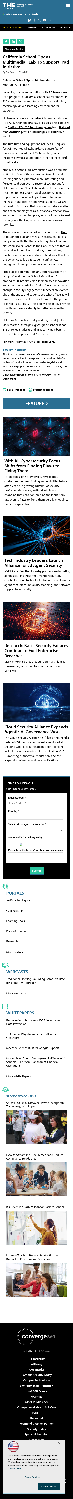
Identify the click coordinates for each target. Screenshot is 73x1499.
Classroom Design (14, 49)
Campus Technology (36, 1380)
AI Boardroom (36, 1359)
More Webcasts (16, 993)
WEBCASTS (17, 971)
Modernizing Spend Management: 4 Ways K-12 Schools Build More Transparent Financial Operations (35, 1061)
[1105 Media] (36, 1350)
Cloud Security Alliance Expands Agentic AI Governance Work (36, 729)
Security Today (36, 1429)
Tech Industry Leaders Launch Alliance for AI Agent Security (33, 562)
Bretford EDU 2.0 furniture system (30, 127)
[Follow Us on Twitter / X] (39, 20)
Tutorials (32, 27)
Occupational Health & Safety (36, 1407)
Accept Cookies (48, 1486)
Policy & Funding (17, 931)
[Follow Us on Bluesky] (29, 20)
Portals (15, 893)
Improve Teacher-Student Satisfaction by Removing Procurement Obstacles (32, 1257)
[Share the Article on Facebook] (6, 42)
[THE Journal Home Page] (18, 5)
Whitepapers (20, 1013)
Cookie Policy (15, 1468)
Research (65, 27)
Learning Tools (15, 921)
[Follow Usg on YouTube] (44, 20)
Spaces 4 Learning (36, 1434)
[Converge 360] (36, 1336)
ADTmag (36, 1364)
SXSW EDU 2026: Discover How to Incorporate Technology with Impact (35, 1104)
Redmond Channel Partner (36, 1423)
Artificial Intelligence (19, 900)
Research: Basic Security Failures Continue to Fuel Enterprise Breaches (36, 650)
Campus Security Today (36, 1375)
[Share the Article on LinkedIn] (13, 42)
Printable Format (43, 389)
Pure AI (36, 1413)
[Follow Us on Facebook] (34, 20)
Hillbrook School (14, 118)
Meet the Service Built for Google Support (32, 1048)
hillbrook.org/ (46, 342)
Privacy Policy (35, 837)
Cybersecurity (14, 911)
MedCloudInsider (36, 1402)
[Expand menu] (68, 6)
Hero (64, 232)
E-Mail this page (16, 389)
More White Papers (18, 1076)
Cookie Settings (32, 1477)
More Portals (14, 952)
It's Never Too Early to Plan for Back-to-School (35, 1207)
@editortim (9, 378)
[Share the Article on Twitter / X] (21, 42)
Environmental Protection (36, 1386)
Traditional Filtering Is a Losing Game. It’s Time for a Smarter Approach (35, 981)
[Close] (59, 1443)
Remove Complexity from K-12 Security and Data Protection (33, 1022)
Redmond (36, 1418)
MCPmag (36, 1396)
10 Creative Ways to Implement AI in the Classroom (31, 1036)
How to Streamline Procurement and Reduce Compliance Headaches (34, 1156)
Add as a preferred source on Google (22, 14)
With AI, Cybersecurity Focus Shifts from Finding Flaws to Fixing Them (32, 466)
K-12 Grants (49, 27)
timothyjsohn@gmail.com (18, 374)
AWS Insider (36, 1369)
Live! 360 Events (36, 1391)
